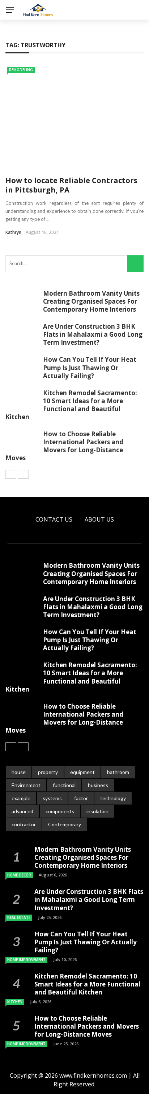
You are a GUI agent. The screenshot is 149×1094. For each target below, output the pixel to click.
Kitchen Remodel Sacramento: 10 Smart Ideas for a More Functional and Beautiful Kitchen (71, 405)
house (19, 772)
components (60, 811)
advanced (22, 811)
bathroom (118, 772)
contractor (24, 824)
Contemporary (64, 824)
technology (113, 798)
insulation (97, 811)
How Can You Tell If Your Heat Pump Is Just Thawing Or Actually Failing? (89, 367)
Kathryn (13, 232)
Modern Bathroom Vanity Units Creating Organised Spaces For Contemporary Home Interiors (91, 301)
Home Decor (19, 875)
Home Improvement (26, 959)
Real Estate (18, 917)
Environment (26, 785)
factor (81, 798)
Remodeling (21, 69)
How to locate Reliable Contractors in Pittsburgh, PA (71, 185)
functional (64, 785)
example (21, 798)
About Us (99, 519)
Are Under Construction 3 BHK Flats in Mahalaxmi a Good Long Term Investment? (92, 334)
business (98, 785)
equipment (82, 772)
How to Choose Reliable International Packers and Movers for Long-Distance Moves (64, 446)
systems (52, 798)
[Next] (23, 474)
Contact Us (53, 519)
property (48, 772)
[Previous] (10, 474)
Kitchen (14, 1001)
